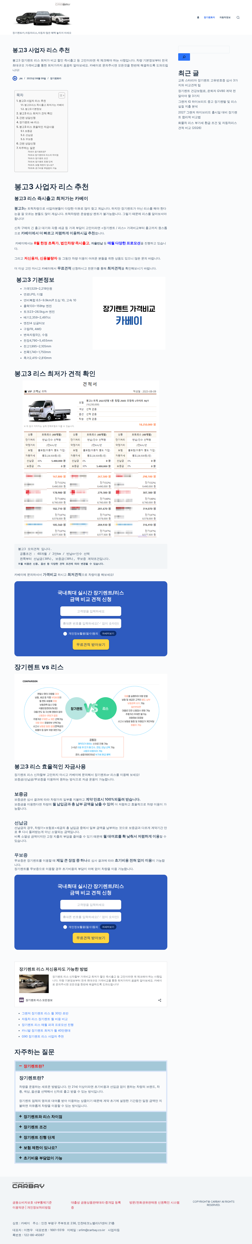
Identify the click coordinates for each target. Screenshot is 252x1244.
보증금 (28, 130)
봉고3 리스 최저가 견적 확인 (35, 113)
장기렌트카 (55, 78)
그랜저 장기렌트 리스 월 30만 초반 (45, 1013)
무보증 (29, 139)
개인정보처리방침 (39, 1207)
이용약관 (18, 1207)
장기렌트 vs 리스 (29, 122)
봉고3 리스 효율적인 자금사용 (36, 126)
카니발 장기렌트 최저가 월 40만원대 (46, 1030)
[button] (90, 1066)
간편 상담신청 (27, 117)
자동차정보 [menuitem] (225, 17)
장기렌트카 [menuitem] (209, 17)
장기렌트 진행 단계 (44, 162)
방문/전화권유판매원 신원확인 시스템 (154, 1202)
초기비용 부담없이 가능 (46, 168)
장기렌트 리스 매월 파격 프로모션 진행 (48, 1025)
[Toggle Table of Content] (60, 95)
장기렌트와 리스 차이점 (43, 1116)
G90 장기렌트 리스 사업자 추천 (43, 1036)
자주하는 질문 (27, 147)
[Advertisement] (208, 161)
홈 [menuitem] (198, 17)
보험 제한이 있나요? (44, 165)
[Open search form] (238, 17)
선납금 (29, 135)
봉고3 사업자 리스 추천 (32, 100)
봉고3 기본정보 (33, 108)
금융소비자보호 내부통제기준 (32, 1202)
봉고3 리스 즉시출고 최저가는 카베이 (44, 104)
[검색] (184, 57)
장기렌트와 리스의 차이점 (46, 155)
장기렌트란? (40, 152)
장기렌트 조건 (41, 158)
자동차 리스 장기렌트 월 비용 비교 (45, 1019)
